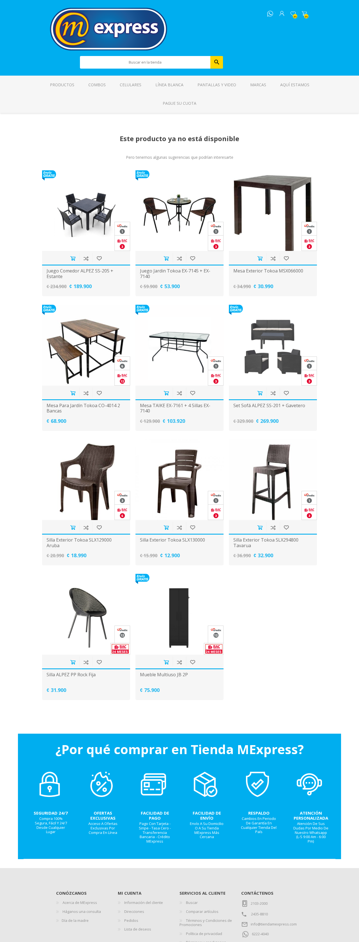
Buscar (216, 62)
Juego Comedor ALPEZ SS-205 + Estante (80, 273)
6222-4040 (260, 933)
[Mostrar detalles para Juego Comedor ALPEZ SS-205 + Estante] (86, 210)
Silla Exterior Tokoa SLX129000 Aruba (79, 542)
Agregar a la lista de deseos (99, 258)
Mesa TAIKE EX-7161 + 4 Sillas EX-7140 (175, 408)
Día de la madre (75, 920)
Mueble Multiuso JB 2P (164, 674)
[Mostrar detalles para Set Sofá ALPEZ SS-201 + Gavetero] (273, 345)
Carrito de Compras (304, 14)
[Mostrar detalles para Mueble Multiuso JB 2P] (179, 614)
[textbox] (145, 62)
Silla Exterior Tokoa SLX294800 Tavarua (265, 542)
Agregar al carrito (72, 258)
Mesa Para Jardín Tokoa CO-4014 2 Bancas (83, 408)
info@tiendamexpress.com (274, 924)
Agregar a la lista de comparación (86, 258)
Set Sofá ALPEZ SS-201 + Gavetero (269, 405)
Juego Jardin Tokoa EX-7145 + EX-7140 (175, 273)
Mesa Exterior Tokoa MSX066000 (268, 271)
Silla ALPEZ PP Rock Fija (71, 674)
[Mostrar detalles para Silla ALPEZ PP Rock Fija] (86, 614)
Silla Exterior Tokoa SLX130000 (172, 540)
